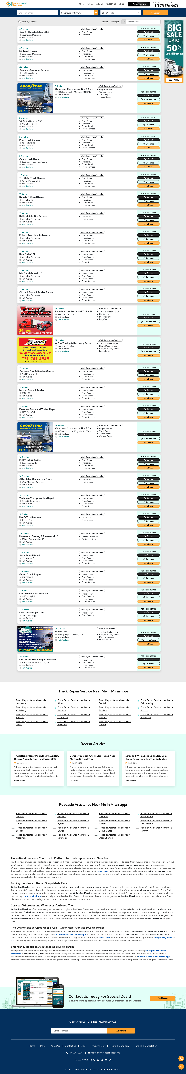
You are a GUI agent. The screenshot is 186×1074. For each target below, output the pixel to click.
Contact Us (70, 1046)
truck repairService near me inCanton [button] (115, 723)
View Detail (148, 40)
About (99, 4)
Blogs (83, 1046)
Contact (111, 4)
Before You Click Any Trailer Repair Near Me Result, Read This (92, 757)
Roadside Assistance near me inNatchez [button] (31, 815)
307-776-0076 (75, 1052)
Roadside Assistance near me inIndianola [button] (73, 815)
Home (81, 4)
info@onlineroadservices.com (105, 1052)
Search (156, 13)
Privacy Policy (98, 1046)
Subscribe (121, 1030)
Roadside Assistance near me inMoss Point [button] (31, 836)
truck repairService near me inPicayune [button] (73, 709)
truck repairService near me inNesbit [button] (32, 723)
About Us (55, 1046)
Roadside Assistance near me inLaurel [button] (73, 829)
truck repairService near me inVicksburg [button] (32, 709)
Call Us (149, 31)
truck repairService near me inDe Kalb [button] (115, 702)
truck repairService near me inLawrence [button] (32, 702)
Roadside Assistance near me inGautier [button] (31, 822)
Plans (42, 1046)
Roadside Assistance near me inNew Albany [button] (156, 822)
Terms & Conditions (120, 1046)
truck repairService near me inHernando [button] (73, 723)
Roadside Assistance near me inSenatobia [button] (73, 836)
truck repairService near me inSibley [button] (73, 702)
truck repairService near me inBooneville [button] (156, 716)
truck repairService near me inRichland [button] (115, 709)
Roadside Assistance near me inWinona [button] (114, 822)
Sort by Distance (30, 21)
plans (90, 4)
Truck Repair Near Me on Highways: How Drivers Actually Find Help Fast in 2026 (36, 757)
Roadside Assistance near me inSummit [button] (156, 829)
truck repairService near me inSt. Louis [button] (156, 709)
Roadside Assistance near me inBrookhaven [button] (156, 815)
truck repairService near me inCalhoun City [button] (156, 702)
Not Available (28, 40)
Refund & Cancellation (146, 1046)
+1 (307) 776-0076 (165, 4)
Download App (139, 4)
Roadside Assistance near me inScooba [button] (31, 829)
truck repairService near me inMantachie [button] (73, 716)
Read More (19, 780)
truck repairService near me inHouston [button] (32, 716)
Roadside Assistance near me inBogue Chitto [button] (114, 829)
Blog (122, 4)
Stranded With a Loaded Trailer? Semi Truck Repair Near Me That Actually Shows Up (146, 757)
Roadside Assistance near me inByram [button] (73, 822)
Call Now (163, 998)
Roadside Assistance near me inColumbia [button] (114, 815)
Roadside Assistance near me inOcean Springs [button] (114, 836)
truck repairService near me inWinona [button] (115, 716)
